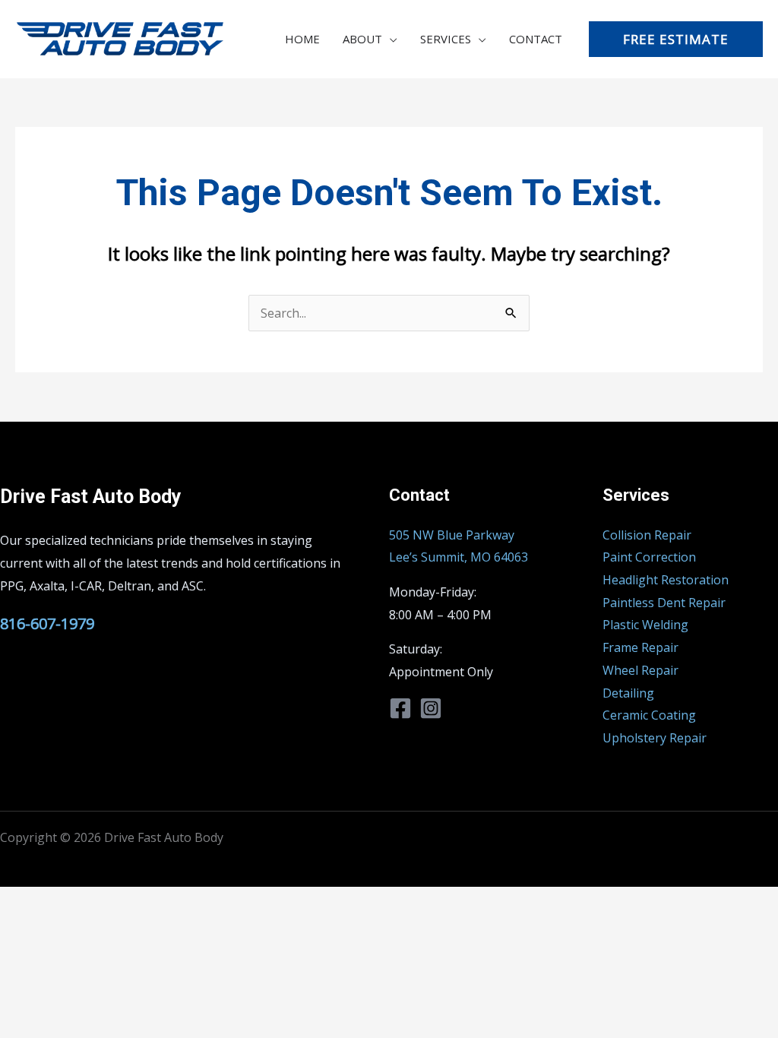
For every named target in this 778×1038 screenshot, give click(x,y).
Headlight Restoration (665, 579)
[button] (676, 39)
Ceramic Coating (649, 715)
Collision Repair (646, 535)
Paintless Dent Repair (664, 602)
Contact (535, 38)
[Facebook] (400, 708)
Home (302, 38)
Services (445, 38)
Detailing (628, 693)
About (362, 38)
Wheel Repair (640, 670)
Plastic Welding (645, 624)
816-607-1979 (47, 623)
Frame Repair (640, 647)
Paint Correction (649, 557)
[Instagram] (430, 708)
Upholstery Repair (654, 737)
